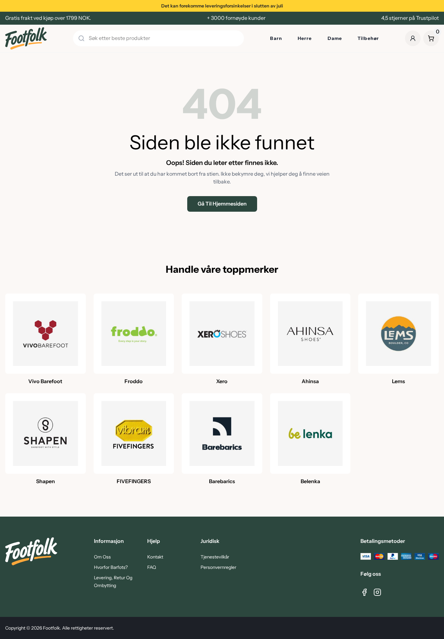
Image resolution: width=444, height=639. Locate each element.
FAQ (151, 567)
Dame (335, 38)
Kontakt (155, 557)
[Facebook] (364, 592)
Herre (305, 38)
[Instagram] (377, 592)
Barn (276, 38)
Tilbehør (368, 38)
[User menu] (413, 38)
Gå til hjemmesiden (222, 203)
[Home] (26, 38)
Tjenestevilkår (215, 557)
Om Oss (102, 557)
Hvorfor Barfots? (111, 567)
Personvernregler (218, 567)
